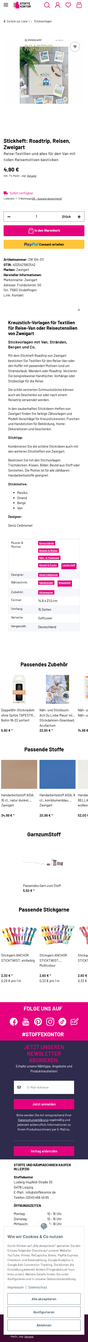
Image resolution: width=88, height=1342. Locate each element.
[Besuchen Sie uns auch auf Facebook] (13, 1022)
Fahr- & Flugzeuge (49, 557)
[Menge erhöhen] (79, 216)
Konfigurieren (44, 1312)
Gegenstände (46, 543)
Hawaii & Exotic (48, 565)
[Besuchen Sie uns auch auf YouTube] (26, 1022)
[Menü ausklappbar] (6, 3)
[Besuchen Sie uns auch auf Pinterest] (38, 1022)
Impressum (15, 1287)
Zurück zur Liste (17, 21)
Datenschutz (37, 1287)
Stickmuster (46, 592)
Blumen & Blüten (48, 550)
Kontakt (17, 295)
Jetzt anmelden (44, 1104)
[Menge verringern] (9, 216)
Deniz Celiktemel (48, 574)
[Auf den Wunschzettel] (75, 47)
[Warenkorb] (79, 5)
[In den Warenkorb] (7, 35)
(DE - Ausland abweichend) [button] (47, 198)
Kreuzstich (65, 582)
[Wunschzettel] (68, 5)
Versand (31, 175)
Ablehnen (44, 1325)
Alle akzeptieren (44, 1299)
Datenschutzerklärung (33, 1120)
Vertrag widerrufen (44, 1151)
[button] (47, 5)
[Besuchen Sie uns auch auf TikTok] (62, 1022)
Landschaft (69, 565)
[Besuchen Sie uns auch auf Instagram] (50, 1022)
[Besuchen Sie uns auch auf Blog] (74, 1022)
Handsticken (46, 582)
